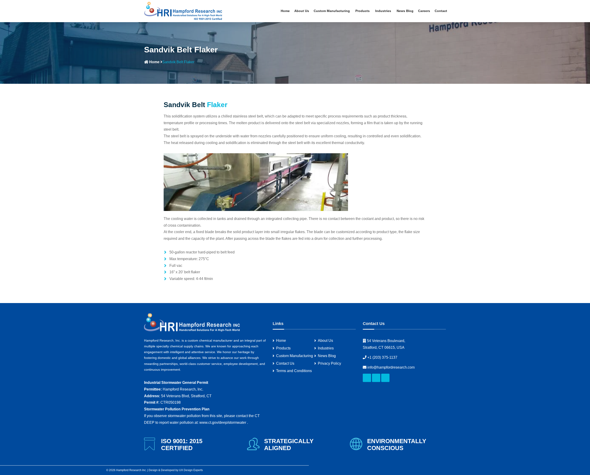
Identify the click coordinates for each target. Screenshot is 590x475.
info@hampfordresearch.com (391, 367)
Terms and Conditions (294, 371)
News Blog (405, 11)
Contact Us (285, 363)
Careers (424, 11)
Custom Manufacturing (332, 11)
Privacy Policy (329, 363)
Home (285, 11)
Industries (383, 11)
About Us (301, 11)
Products (363, 11)
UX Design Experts (191, 470)
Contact (441, 11)
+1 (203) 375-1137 (382, 357)
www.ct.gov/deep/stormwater (223, 422)
